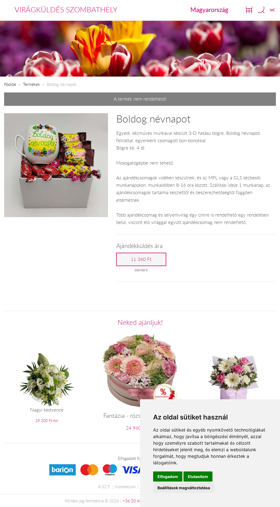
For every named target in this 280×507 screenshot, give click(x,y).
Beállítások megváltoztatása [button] (184, 487)
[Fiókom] (272, 10)
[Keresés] (261, 10)
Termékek (31, 84)
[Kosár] (249, 10)
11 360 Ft (141, 259)
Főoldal (10, 84)
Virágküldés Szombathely (65, 9)
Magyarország (209, 9)
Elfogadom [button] (168, 476)
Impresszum (125, 486)
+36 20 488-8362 (139, 500)
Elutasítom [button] (198, 476)
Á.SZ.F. (104, 486)
